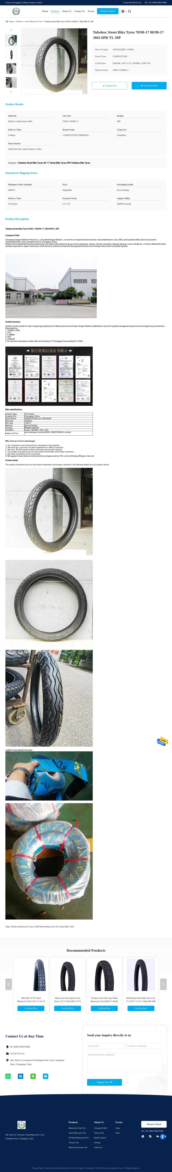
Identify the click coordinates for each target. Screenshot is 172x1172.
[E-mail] (49, 1078)
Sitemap (97, 1143)
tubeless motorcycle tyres (21, 926)
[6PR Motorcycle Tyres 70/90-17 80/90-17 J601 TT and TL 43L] (67, 975)
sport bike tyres (67, 926)
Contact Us (79, 11)
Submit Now (103, 1082)
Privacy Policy (38, 1168)
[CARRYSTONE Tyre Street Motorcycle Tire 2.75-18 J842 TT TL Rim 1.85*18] (104, 975)
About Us (66, 11)
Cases (118, 1128)
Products (55, 11)
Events (91, 11)
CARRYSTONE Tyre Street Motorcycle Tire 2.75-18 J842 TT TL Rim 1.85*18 (104, 1001)
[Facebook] (163, 1137)
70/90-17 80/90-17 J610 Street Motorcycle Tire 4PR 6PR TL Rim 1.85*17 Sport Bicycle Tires (141, 1001)
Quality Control (100, 1138)
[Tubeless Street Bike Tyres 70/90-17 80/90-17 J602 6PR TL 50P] (54, 61)
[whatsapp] (11, 1078)
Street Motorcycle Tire (33, 22)
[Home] (16, 11)
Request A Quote (108, 11)
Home (45, 11)
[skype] (24, 1078)
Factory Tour (99, 1133)
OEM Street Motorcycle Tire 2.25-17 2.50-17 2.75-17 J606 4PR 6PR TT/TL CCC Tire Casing (31, 1001)
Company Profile (100, 1128)
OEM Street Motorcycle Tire (46, 926)
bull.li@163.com (17, 1053)
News (118, 1133)
